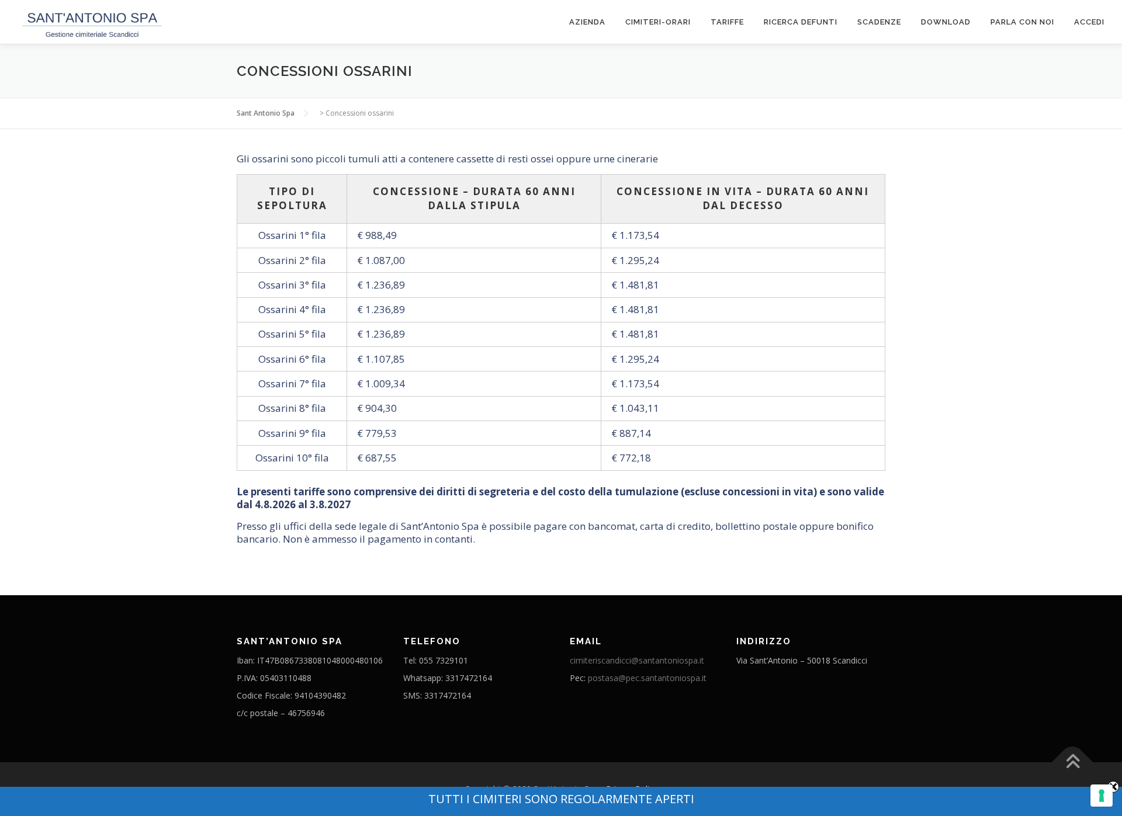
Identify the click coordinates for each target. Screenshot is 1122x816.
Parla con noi (1022, 22)
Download (946, 22)
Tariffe (727, 22)
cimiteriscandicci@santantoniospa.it (637, 660)
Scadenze (879, 22)
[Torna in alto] (1072, 762)
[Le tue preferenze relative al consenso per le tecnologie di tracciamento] (1101, 795)
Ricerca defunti (800, 22)
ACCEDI (1089, 22)
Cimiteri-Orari (658, 22)
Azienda (587, 22)
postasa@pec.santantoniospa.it (647, 677)
